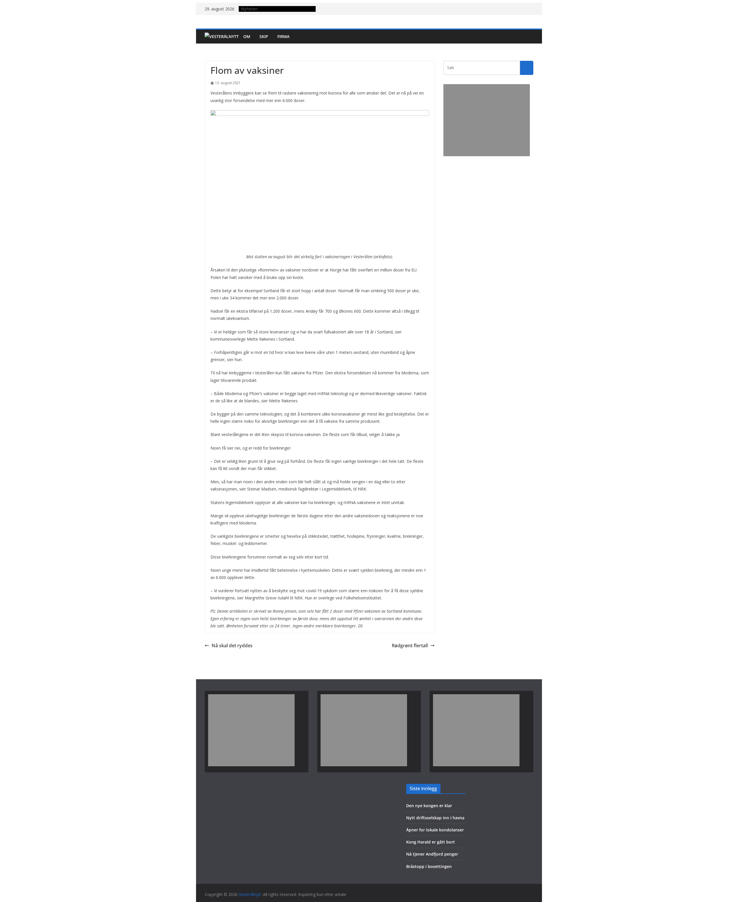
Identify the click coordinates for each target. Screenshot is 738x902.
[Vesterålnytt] (222, 37)
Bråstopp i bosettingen (429, 866)
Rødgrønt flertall (410, 645)
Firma (283, 36)
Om (246, 36)
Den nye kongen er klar (429, 805)
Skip (263, 36)
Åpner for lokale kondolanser (435, 830)
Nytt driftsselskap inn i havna (435, 817)
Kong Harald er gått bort (430, 842)
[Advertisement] (486, 120)
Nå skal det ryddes (232, 645)
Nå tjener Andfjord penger (432, 854)
